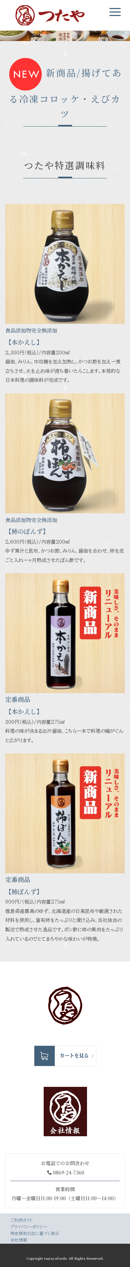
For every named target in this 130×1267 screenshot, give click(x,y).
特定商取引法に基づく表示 (34, 1233)
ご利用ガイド (21, 1220)
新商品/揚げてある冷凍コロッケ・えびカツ (65, 93)
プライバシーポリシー (28, 1227)
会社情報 (18, 1240)
